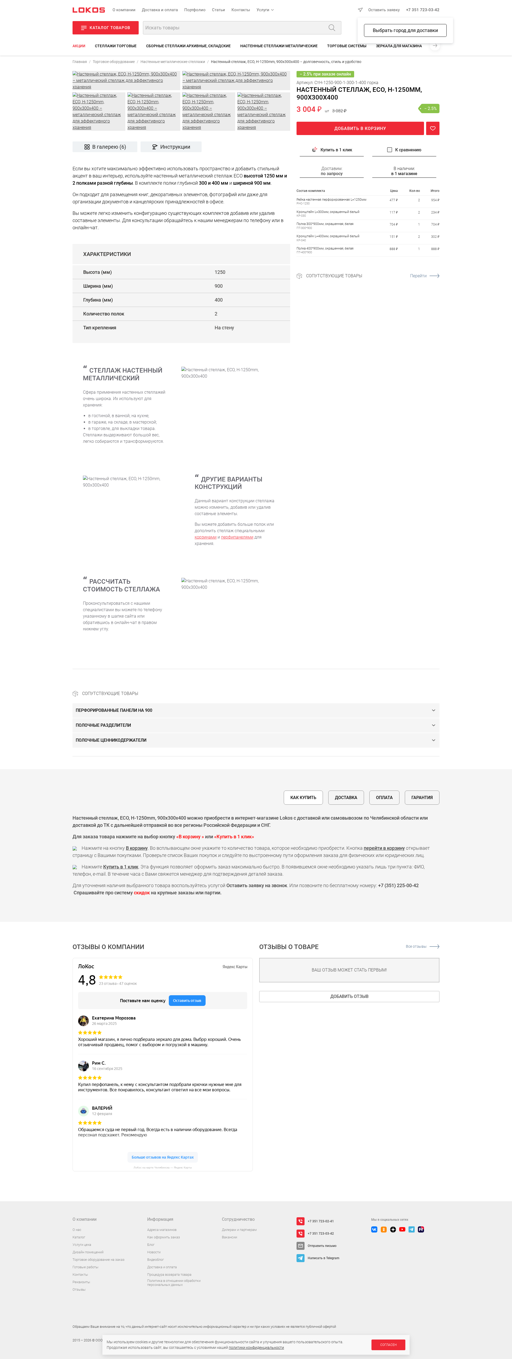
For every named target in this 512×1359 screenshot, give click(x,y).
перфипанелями (237, 537)
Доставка (346, 797)
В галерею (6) (109, 147)
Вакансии (229, 1237)
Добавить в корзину (360, 128)
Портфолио (195, 9)
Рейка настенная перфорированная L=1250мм (331, 200)
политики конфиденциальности (256, 1347)
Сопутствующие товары (366, 275)
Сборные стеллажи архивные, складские (188, 46)
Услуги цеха (82, 1245)
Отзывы (79, 1289)
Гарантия (422, 797)
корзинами (206, 537)
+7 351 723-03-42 (422, 9)
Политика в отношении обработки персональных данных (174, 1283)
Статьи (218, 9)
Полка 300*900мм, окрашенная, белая (325, 224)
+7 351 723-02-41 (321, 1221)
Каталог (79, 1237)
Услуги (263, 9)
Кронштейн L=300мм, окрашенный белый (328, 212)
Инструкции (175, 147)
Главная (80, 62)
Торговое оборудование (114, 62)
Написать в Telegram (323, 1258)
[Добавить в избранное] (432, 128)
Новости (154, 1252)
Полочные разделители (103, 725)
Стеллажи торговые (116, 46)
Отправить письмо (322, 1246)
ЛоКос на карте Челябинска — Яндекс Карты (163, 1167)
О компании (124, 9)
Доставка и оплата (160, 9)
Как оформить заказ (163, 1237)
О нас (77, 1230)
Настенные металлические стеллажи (173, 62)
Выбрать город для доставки (405, 30)
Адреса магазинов (162, 1230)
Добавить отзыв (349, 996)
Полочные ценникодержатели (111, 740)
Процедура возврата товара (169, 1275)
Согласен (388, 1345)
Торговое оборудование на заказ (99, 1260)
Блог (150, 1245)
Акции (79, 46)
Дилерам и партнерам (239, 1230)
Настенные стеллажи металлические (279, 46)
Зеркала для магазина (399, 46)
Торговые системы (346, 46)
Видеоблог (155, 1260)
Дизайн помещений (88, 1252)
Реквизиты (81, 1282)
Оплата (384, 797)
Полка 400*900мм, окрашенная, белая (325, 248)
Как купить (303, 797)
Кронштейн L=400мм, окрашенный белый (328, 236)
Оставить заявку (384, 9)
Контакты (240, 9)
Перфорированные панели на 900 (114, 710)
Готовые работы (85, 1267)
